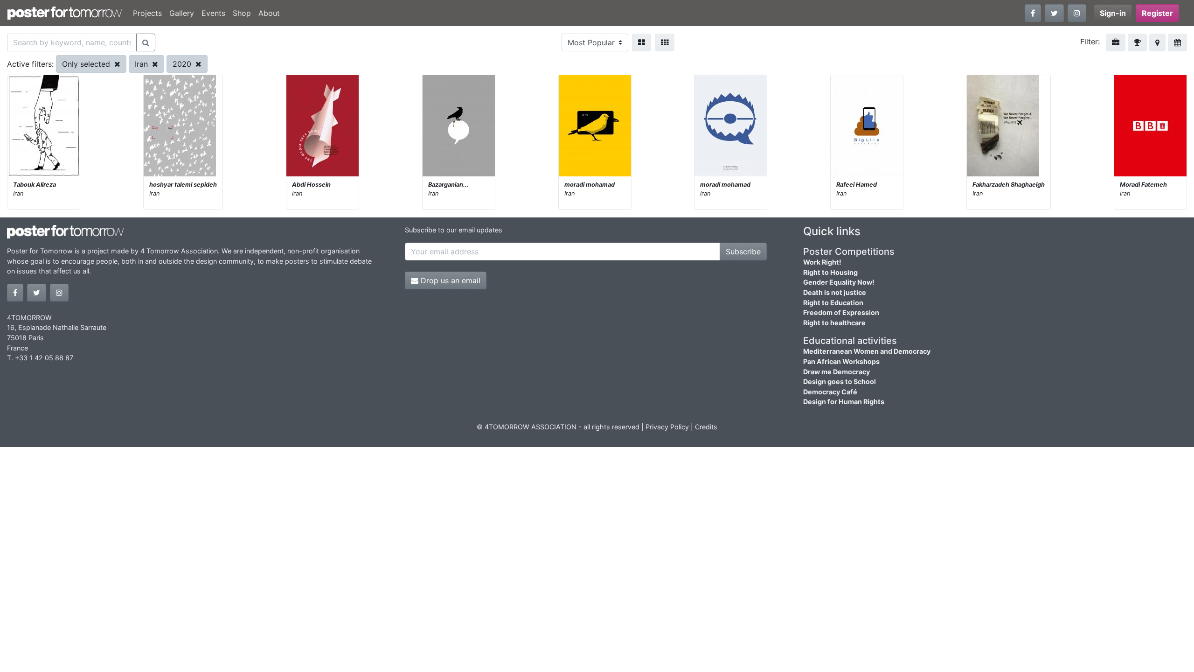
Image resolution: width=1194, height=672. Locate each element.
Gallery (181, 13)
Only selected (87, 64)
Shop (242, 13)
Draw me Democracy (836, 372)
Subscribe (743, 251)
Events (213, 13)
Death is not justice (834, 292)
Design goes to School (839, 381)
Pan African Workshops (841, 361)
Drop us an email (449, 280)
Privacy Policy (667, 427)
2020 (183, 64)
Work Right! (822, 262)
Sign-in (1113, 13)
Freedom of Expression (841, 312)
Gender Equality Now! (839, 282)
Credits (706, 427)
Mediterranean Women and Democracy (866, 351)
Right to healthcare (834, 323)
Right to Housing (830, 272)
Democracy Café (830, 392)
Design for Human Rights (843, 402)
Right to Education (833, 303)
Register (1157, 13)
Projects (147, 13)
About (269, 13)
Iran (142, 64)
